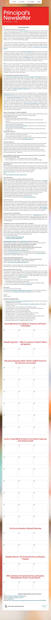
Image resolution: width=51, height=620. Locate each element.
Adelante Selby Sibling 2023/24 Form (21, 88)
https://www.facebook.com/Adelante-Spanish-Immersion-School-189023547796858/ (27, 600)
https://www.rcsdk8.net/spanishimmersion (17, 596)
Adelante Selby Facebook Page (25, 290)
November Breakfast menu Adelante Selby (15, 237)
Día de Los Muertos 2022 (28, 51)
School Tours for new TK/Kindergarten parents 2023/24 (18, 301)
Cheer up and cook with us (9, 171)
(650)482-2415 (10, 599)
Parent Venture (24, 241)
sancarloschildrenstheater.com (29, 196)
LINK (10, 281)
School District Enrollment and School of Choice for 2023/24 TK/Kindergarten (23, 76)
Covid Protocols (28, 284)
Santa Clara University (40, 253)
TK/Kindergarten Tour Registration (14, 97)
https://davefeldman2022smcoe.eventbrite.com (18, 250)
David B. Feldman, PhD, (13, 253)
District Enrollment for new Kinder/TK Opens (29, 304)
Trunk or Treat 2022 (23, 30)
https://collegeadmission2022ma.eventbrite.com (18, 262)
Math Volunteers (43, 207)
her (36, 158)
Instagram (29, 291)
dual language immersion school (31, 103)
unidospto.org (17, 291)
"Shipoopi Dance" (28, 57)
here (41, 159)
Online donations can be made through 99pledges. (16, 125)
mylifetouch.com (37, 214)
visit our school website (12, 290)
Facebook (22, 291)
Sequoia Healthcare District (10, 241)
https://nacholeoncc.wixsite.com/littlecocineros (16, 174)
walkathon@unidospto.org (27, 139)
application (45, 208)
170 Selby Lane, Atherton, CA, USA (15, 597)
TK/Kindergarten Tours (9, 94)
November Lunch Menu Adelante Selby (14, 238)
